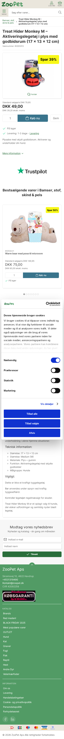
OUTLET (7, 632)
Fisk (5, 655)
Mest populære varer (14, 627)
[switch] (55, 370)
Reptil (6, 660)
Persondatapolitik (12, 706)
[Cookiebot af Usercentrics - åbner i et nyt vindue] (46, 304)
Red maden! (9, 618)
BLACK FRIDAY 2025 (14, 622)
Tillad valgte (32, 423)
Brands (7, 613)
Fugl (5, 650)
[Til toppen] (32, 565)
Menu (4, 14)
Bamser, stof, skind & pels (8, 21)
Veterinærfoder (11, 674)
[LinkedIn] (13, 719)
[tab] (24, 294)
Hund (6, 636)
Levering (34, 133)
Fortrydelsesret (11, 711)
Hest (5, 664)
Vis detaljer (47, 403)
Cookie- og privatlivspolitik (17, 702)
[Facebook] (5, 719)
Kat (5, 641)
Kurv (60, 6)
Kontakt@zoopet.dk (13, 583)
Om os (6, 688)
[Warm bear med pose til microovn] (32, 227)
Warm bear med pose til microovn (24, 253)
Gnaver (7, 646)
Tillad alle (32, 413)
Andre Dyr (8, 669)
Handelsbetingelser (13, 697)
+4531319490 (10, 579)
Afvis (32, 433)
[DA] (12, 4)
